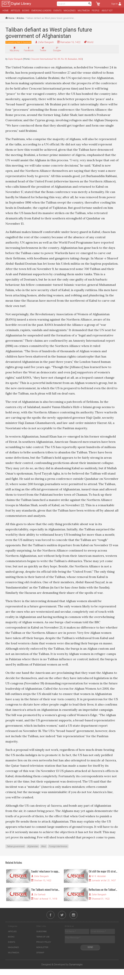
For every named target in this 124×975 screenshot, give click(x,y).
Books (25, 10)
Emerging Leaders (41, 10)
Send (90, 947)
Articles (15, 10)
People (96, 10)
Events (58, 10)
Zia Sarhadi (39, 894)
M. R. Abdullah (99, 876)
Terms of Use (42, 937)
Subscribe (41, 931)
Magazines (70, 10)
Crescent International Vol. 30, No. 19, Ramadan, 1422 (56, 59)
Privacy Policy (43, 942)
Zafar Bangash (46, 42)
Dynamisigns (76, 964)
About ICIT (107, 10)
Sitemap (40, 952)
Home (6, 10)
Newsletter (42, 947)
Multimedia (84, 10)
